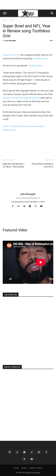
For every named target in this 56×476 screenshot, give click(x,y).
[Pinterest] (18, 46)
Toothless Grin (35, 65)
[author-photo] (28, 190)
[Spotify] (31, 206)
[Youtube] (42, 206)
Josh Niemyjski (10, 40)
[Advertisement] (28, 4)
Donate (24, 468)
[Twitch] (39, 452)
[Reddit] (17, 452)
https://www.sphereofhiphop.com (28, 198)
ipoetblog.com (41, 58)
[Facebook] (5, 46)
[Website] (24, 459)
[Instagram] (19, 206)
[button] (4, 13)
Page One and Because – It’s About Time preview (14, 165)
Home (5, 20)
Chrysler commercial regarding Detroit (21, 97)
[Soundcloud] (25, 206)
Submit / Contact (35, 468)
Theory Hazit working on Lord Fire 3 (42, 165)
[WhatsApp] (24, 46)
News (12, 20)
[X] (11, 46)
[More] (30, 46)
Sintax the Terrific (11, 55)
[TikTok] (31, 452)
